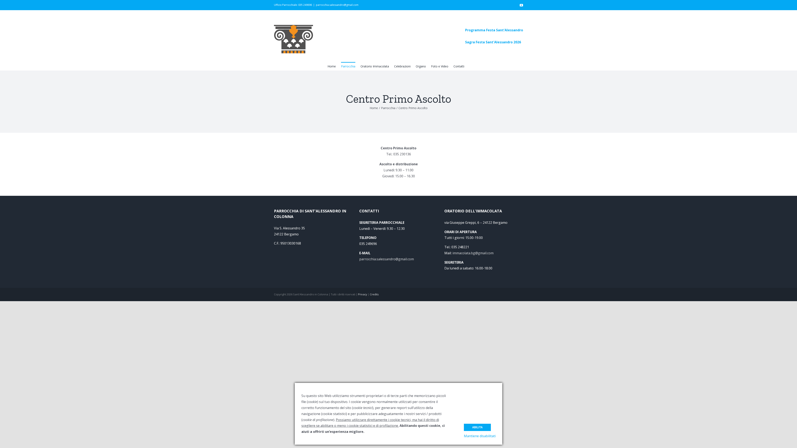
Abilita (477, 427)
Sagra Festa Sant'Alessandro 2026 (493, 42)
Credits (374, 294)
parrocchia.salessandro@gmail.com (337, 5)
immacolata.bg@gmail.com (473, 253)
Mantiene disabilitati (480, 436)
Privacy (362, 294)
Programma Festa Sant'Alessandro (494, 30)
